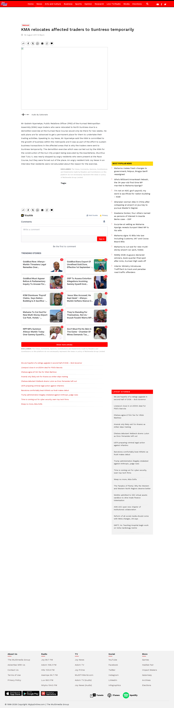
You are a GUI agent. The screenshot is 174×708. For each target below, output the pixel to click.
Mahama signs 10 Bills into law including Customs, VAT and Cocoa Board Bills (131, 238)
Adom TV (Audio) (83, 680)
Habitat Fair (148, 665)
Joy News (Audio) (83, 685)
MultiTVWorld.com (84, 675)
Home (31, 4)
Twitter (112, 670)
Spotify (133, 695)
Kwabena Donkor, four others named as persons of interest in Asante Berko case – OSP (132, 216)
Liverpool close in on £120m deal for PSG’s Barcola (41, 368)
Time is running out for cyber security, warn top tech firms (45, 399)
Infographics (115, 685)
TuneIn (99, 695)
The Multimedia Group (19, 660)
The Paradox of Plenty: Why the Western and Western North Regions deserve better (132, 488)
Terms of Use (14, 675)
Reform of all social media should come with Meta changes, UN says (131, 518)
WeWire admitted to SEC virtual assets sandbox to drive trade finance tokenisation (130, 499)
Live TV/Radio (114, 4)
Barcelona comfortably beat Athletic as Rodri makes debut (45, 390)
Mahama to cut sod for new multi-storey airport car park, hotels (131, 248)
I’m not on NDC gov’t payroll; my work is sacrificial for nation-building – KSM (132, 193)
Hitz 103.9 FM (48, 670)
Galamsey (147, 675)
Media (126, 4)
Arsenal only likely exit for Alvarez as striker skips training (44, 377)
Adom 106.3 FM (48, 665)
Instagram (114, 675)
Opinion (88, 4)
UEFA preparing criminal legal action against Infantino (42, 386)
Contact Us (13, 670)
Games (145, 660)
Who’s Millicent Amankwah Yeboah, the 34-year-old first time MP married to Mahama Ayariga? (131, 182)
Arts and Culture (53, 4)
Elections (137, 4)
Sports (78, 4)
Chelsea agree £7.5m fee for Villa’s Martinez (39, 372)
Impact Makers (149, 670)
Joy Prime (80, 670)
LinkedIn (113, 680)
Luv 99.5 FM (47, 680)
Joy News (79, 660)
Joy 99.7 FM (47, 660)
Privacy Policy (14, 680)
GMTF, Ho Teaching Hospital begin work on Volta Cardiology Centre (131, 528)
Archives (146, 680)
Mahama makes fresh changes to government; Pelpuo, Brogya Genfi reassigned (131, 171)
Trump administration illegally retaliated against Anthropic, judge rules (49, 395)
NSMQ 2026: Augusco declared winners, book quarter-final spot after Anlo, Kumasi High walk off (130, 258)
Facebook (113, 665)
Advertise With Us (16, 665)
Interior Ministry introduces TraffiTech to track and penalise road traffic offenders (130, 269)
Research (99, 4)
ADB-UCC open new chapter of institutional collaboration (127, 509)
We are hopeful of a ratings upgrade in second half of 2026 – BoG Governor (51, 363)
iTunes (116, 695)
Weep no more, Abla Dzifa (31, 404)
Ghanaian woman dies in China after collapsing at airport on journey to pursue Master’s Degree (132, 205)
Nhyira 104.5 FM (49, 685)
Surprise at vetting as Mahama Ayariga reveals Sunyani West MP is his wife (131, 227)
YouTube (113, 660)
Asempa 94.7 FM (49, 675)
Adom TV (79, 665)
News (39, 4)
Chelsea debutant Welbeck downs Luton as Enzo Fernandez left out (49, 381)
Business (68, 4)
